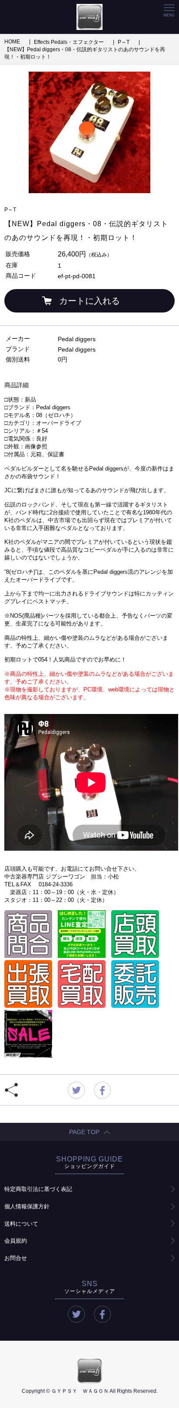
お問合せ (15, 1258)
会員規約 (15, 1240)
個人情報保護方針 (27, 1206)
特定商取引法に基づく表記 (38, 1189)
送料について (21, 1223)
